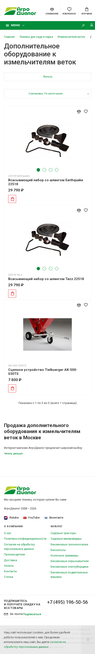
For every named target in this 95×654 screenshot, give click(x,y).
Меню (15, 25)
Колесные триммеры (64, 555)
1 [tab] (38, 169)
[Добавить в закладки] (86, 111)
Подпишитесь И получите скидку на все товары (22, 604)
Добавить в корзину (12, 199)
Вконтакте (56, 517)
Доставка (10, 560)
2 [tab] (44, 169)
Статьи (8, 576)
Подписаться (32, 614)
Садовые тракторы (63, 533)
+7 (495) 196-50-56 (67, 602)
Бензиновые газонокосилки (69, 544)
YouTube (34, 517)
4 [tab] (56, 169)
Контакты (10, 571)
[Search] (83, 25)
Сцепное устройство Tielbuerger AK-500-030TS (42, 372)
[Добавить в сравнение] (79, 111)
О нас (7, 533)
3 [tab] (50, 169)
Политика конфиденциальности (25, 538)
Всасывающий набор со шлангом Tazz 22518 (46, 279)
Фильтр (47, 76)
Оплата (8, 565)
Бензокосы (58, 550)
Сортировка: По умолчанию (45, 93)
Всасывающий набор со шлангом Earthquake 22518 (45, 182)
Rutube (14, 517)
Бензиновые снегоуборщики (69, 566)
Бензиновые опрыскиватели (70, 561)
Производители (14, 554)
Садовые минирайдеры (66, 538)
